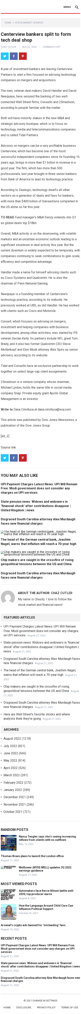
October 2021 (13, 812)
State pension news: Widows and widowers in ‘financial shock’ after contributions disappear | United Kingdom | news (36, 506)
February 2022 (13, 782)
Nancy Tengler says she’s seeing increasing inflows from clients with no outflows (47, 838)
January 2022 (13, 790)
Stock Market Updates (29, 22)
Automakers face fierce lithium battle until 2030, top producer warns (46, 892)
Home (8, 22)
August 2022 (12, 738)
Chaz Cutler (8, 47)
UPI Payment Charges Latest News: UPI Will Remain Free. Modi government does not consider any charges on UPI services (39, 488)
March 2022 (12, 775)
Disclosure (23, 1007)
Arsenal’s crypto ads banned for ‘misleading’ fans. (33, 925)
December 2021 (15, 797)
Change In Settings (44, 1000)
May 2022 (10, 760)
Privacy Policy (46, 1007)
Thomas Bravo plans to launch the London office (32, 856)
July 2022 (10, 746)
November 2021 (15, 804)
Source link (8, 447)
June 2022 (11, 753)
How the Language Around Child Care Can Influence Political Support (46, 907)
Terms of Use (69, 1007)
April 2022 (11, 768)
